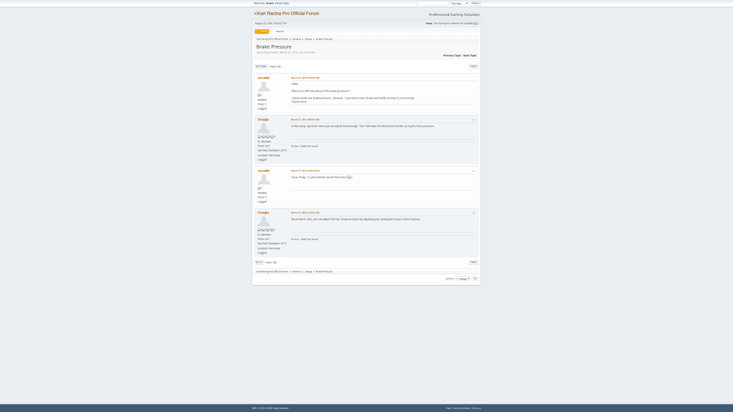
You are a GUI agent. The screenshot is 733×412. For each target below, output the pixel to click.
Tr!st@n (263, 119)
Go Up (259, 262)
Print (474, 66)
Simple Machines (281, 408)
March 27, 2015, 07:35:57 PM (305, 212)
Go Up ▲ (476, 408)
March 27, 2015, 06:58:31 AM (305, 119)
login (286, 3)
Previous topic (452, 55)
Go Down (261, 66)
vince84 (263, 78)
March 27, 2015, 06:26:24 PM (305, 170)
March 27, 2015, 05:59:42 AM (305, 77)
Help (448, 408)
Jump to (450, 278)
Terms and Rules (462, 408)
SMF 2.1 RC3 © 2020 (262, 408)
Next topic (470, 55)
